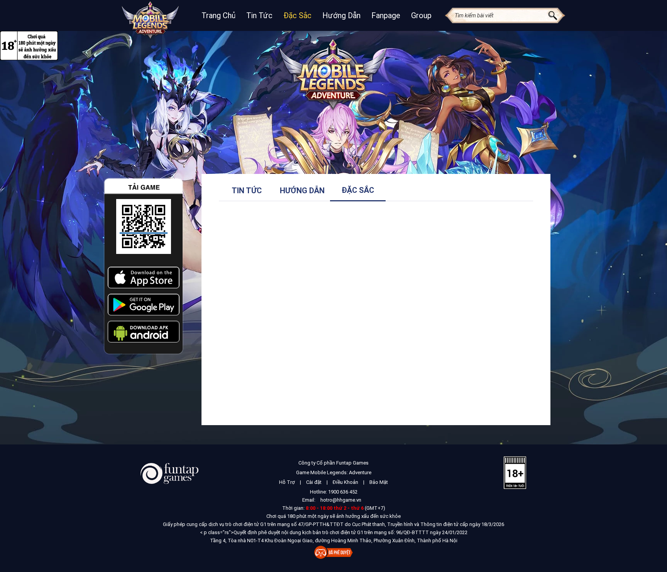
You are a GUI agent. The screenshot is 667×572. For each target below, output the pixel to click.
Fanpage (385, 15)
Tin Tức (259, 15)
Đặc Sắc (297, 15)
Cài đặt (314, 482)
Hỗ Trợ (287, 482)
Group (421, 15)
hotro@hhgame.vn (340, 500)
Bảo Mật (378, 482)
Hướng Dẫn (341, 15)
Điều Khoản (345, 482)
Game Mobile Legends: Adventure (333, 472)
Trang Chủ (218, 15)
